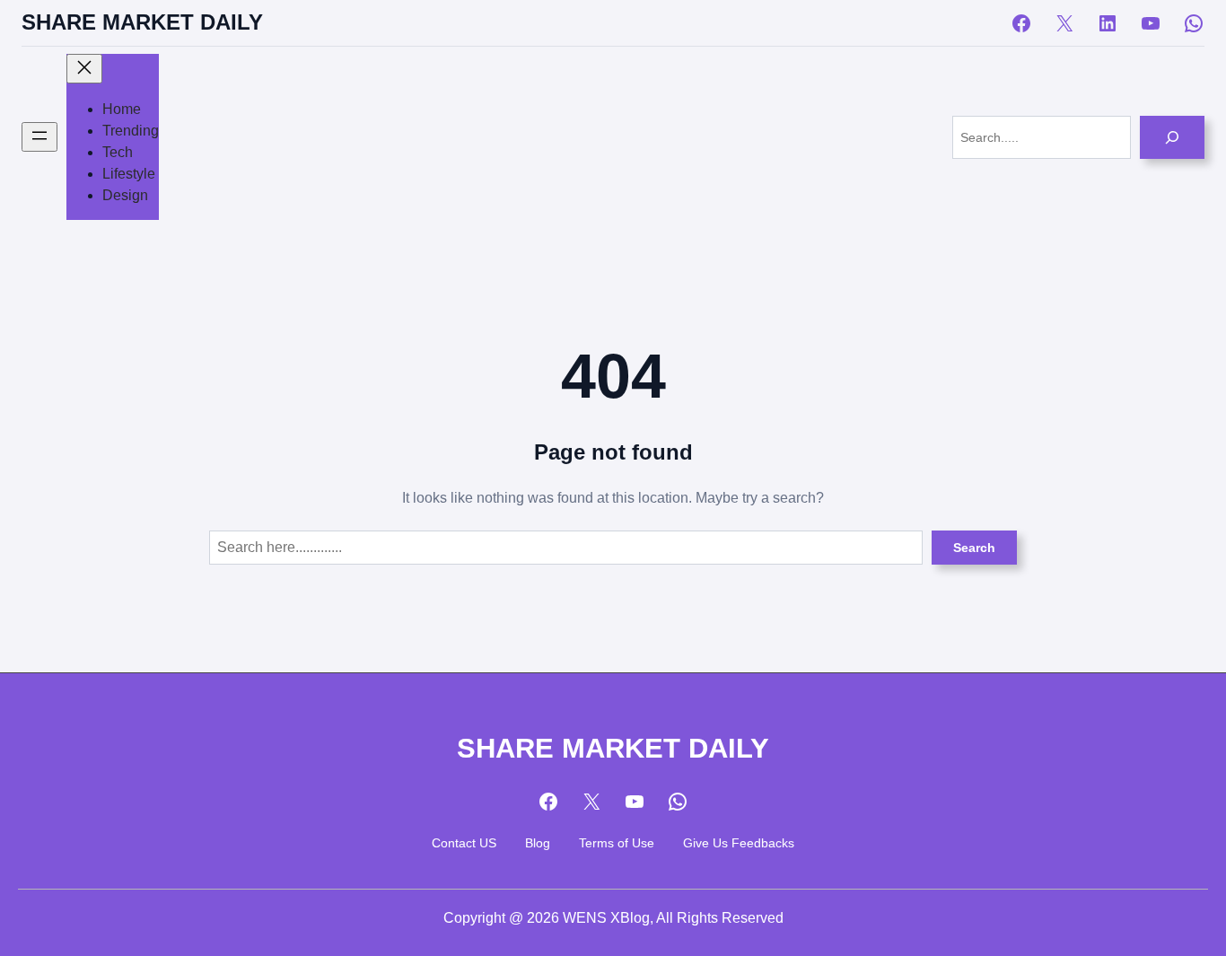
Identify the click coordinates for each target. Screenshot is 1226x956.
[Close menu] (84, 68)
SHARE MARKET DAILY (142, 22)
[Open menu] (39, 137)
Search (974, 547)
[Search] (1172, 137)
